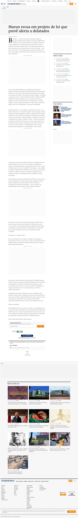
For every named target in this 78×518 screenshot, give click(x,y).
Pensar (28, 502)
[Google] (27, 353)
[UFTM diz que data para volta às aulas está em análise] (39, 393)
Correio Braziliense (43, 488)
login (30, 337)
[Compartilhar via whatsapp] (22, 332)
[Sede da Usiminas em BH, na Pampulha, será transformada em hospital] (39, 439)
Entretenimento (21, 1)
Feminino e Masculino (30, 497)
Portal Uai (16, 487)
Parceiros (60, 1)
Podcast (28, 503)
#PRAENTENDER (30, 491)
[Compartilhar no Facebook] (18, 332)
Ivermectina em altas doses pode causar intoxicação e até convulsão (17, 403)
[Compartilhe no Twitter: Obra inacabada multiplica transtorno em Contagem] (18, 470)
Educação (3, 498)
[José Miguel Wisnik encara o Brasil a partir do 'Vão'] (18, 416)
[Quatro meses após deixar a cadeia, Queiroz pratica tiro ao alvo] (60, 439)
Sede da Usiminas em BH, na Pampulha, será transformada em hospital (38, 450)
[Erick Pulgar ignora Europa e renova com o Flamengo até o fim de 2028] (57, 116)
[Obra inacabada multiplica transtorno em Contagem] (18, 462)
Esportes (28, 501)
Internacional (3, 492)
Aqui (15, 492)
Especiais (28, 489)
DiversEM (3, 493)
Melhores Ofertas (45, 1)
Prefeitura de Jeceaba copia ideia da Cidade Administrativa (60, 403)
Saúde (2, 494)
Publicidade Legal (4, 499)
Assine (71, 3)
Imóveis (33, 1)
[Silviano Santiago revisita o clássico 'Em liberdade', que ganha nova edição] (18, 439)
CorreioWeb (42, 487)
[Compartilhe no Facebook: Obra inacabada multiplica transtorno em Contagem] (16, 470)
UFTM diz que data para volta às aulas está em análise (38, 403)
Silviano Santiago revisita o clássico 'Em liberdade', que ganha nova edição (18, 450)
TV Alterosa (54, 1)
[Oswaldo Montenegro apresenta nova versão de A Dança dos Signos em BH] (57, 123)
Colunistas (3, 496)
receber (40, 326)
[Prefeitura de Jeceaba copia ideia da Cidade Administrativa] (60, 393)
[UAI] (38, 1)
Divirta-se (28, 508)
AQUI (70, 1)
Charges (28, 493)
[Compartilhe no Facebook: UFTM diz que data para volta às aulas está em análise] (38, 400)
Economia (3, 489)
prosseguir (71, 511)
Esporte (14, 1)
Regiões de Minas (30, 487)
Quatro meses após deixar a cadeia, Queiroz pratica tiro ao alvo (60, 449)
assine (34, 337)
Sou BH (65, 1)
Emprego (28, 492)
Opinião (28, 488)
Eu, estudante (42, 489)
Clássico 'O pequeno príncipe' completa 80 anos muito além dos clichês (59, 427)
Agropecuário (29, 506)
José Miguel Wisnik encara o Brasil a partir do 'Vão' (17, 426)
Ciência (28, 496)
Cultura (2, 497)
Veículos (29, 1)
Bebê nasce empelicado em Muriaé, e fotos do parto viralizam (39, 426)
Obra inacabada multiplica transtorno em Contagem (15, 472)
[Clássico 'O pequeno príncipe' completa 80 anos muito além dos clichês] (60, 416)
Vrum (15, 493)
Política (23, 4)
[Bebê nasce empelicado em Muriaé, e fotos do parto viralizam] (39, 416)
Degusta (28, 498)
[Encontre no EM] (67, 4)
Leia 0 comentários (27, 335)
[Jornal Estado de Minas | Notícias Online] (14, 4)
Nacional (2, 491)
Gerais (2, 487)
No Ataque (29, 504)
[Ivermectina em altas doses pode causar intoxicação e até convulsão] (18, 393)
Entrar (76, 3)
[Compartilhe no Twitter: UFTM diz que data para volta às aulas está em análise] (39, 400)
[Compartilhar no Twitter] (20, 332)
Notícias (9, 1)
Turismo (28, 494)
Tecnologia (29, 499)
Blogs (15, 491)
